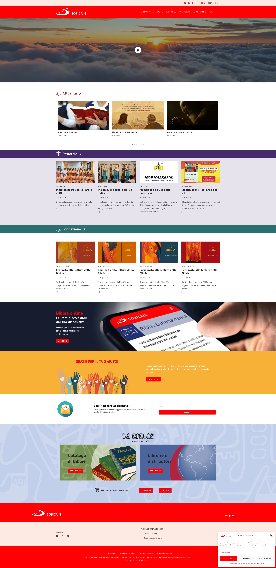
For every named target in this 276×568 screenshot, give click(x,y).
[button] (272, 535)
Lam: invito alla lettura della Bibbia (158, 271)
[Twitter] (189, 3)
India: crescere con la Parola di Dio (74, 191)
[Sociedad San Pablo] (149, 533)
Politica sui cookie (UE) (164, 553)
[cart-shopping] (97, 490)
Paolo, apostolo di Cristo (179, 132)
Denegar (246, 558)
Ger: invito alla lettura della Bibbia (199, 271)
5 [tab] (141, 145)
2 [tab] (135, 145)
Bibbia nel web (103, 186)
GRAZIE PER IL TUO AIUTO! (97, 361)
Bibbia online (200, 12)
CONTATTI (214, 12)
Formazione (72, 229)
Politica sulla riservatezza (248, 563)
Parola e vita (60, 186)
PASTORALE (171, 12)
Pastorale (70, 153)
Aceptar (229, 558)
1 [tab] (133, 145)
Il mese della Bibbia (67, 132)
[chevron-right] (80, 93)
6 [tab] (143, 145)
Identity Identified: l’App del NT (199, 191)
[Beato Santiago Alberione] (151, 538)
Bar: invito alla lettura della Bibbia (116, 271)
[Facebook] (185, 3)
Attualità (158, 12)
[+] (57, 212)
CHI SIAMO (145, 12)
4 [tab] (139, 145)
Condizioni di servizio (146, 553)
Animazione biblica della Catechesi (155, 191)
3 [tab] (137, 145)
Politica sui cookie (234, 563)
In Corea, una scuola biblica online (115, 191)
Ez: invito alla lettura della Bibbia (73, 271)
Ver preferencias (264, 558)
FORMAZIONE (184, 12)
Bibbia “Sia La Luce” (62, 266)
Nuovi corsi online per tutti (125, 132)
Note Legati (260, 563)
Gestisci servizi (225, 552)
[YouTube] (192, 3)
